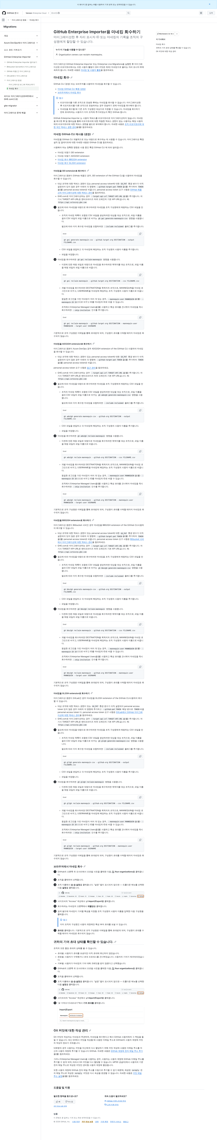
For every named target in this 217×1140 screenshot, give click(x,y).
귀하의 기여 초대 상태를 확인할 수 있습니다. (83, 942)
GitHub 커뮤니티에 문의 (116, 1101)
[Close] (210, 4)
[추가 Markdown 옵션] (177, 34)
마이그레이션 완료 (19, 20)
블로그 (125, 1122)
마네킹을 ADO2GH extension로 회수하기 (73, 344)
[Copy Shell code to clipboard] (140, 234)
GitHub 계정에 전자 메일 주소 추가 (127, 1051)
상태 (97, 1122)
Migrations (10, 26)
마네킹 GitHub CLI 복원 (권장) (72, 89)
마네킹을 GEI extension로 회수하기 (70, 171)
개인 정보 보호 (87, 1122)
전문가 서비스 (115, 1122)
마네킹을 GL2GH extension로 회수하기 (72, 693)
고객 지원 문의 (113, 1105)
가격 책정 (104, 1122)
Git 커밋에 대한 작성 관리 (71, 1030)
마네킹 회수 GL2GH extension (72, 163)
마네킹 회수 (34, 20)
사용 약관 (76, 1122)
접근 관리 (91, 367)
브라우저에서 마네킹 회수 (69, 92)
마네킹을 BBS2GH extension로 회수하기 (72, 520)
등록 (211, 13)
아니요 (70, 1102)
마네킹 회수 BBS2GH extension (72, 159)
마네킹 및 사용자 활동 (91, 70)
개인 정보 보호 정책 (60, 1106)
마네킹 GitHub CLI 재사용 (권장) (72, 134)
